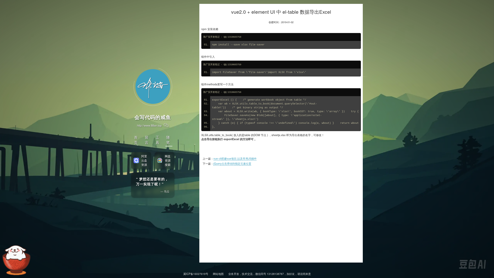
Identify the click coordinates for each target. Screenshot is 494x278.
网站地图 (218, 274)
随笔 (168, 140)
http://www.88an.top (149, 125)
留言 (147, 140)
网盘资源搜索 (168, 160)
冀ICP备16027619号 (195, 274)
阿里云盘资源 (144, 160)
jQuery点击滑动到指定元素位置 (232, 163)
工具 (158, 140)
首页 (136, 140)
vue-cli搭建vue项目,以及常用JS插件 (235, 158)
